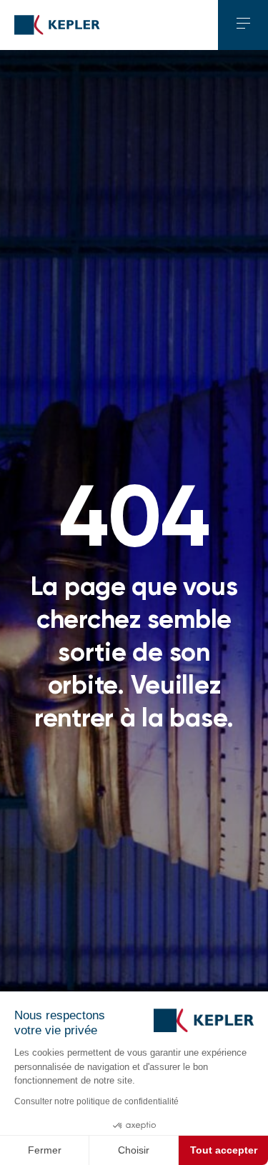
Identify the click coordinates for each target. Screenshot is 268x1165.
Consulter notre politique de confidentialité (96, 1101)
